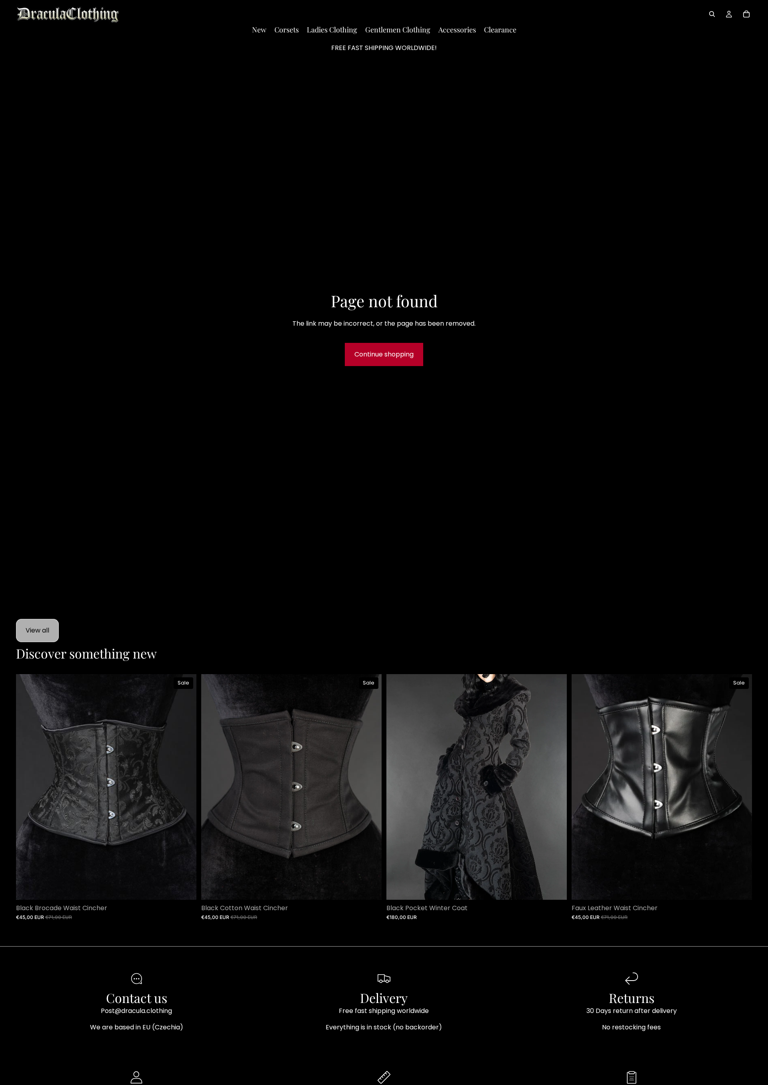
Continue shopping (384, 354)
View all (37, 630)
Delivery (384, 997)
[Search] (712, 14)
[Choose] (184, 887)
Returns (631, 997)
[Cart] (746, 14)
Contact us (136, 997)
